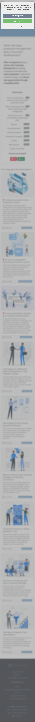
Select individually (17, 27)
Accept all (17, 21)
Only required (17, 16)
